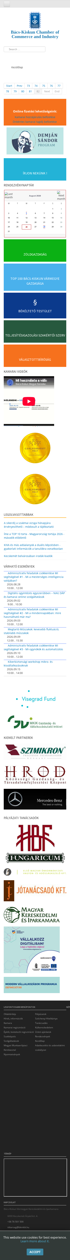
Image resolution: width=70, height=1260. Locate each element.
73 (28, 85)
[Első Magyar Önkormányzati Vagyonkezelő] (35, 873)
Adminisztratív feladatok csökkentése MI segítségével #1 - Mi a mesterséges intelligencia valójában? (33, 576)
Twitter (15, 57)
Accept (35, 1252)
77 (58, 85)
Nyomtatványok (12, 1054)
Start (9, 85)
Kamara (8, 1023)
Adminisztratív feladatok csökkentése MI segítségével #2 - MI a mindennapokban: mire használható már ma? (32, 613)
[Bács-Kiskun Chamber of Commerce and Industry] (35, 17)
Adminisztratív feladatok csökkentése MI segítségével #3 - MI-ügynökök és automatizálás (33, 647)
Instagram (21, 57)
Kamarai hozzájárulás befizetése (35, 117)
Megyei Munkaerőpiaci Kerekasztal (15, 1047)
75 (43, 85)
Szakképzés (10, 1036)
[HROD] (35, 775)
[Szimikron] (35, 753)
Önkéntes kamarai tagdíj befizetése (35, 121)
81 (30, 91)
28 (44, 227)
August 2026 (35, 195)
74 (36, 85)
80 (22, 91)
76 (51, 85)
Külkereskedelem (44, 1027)
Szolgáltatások (11, 1041)
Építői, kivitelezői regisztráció (19, 1032)
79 (15, 91)
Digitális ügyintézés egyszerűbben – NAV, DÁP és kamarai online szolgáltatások (34, 595)
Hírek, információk (13, 1018)
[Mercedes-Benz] (35, 800)
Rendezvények (42, 1036)
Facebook (8, 57)
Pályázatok (40, 1014)
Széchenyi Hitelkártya (46, 1018)
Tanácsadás (41, 1023)
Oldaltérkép (10, 1014)
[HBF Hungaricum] (35, 844)
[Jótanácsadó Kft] (35, 892)
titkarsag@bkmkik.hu (18, 1227)
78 (7, 91)
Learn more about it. (35, 1241)
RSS (28, 57)
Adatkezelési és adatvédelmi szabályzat (50, 1047)
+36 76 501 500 (15, 1221)
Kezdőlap (40, 1041)
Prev (19, 85)
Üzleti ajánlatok (43, 1032)
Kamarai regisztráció (14, 1027)
